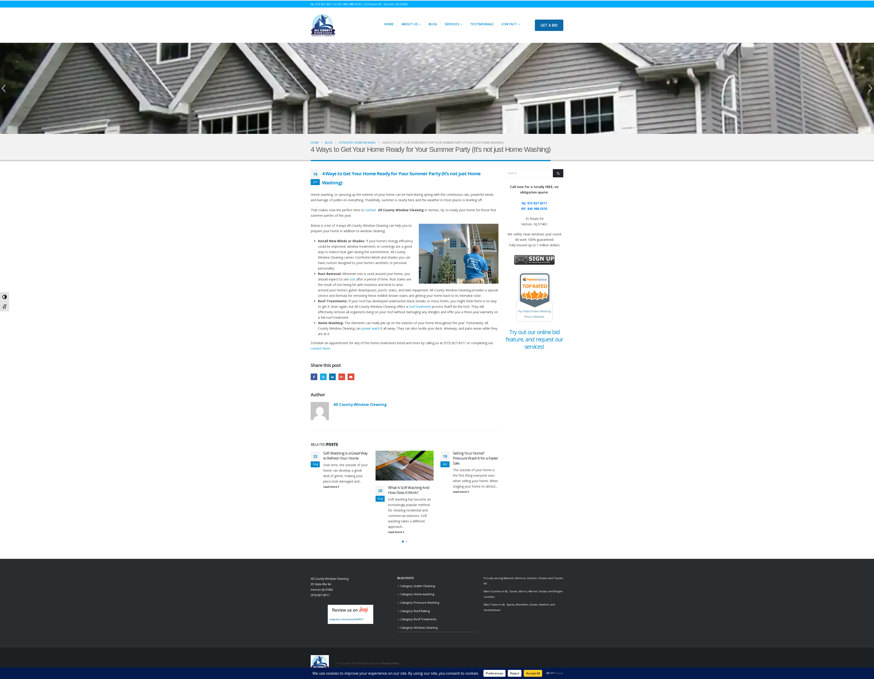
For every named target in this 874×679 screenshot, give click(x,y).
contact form (320, 348)
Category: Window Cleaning (418, 628)
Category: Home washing (417, 594)
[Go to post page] (340, 466)
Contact (509, 24)
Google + (341, 377)
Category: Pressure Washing (419, 603)
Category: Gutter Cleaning (417, 586)
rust (352, 279)
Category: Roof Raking (415, 611)
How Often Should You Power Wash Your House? (473, 490)
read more (330, 532)
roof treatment (420, 306)
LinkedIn (332, 377)
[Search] (558, 173)
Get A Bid (549, 25)
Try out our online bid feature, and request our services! (534, 339)
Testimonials (481, 24)
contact (371, 210)
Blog (433, 24)
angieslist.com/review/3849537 (346, 619)
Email (351, 377)
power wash (371, 328)
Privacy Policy (390, 663)
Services (452, 24)
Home (389, 24)
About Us (409, 24)
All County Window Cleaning (360, 404)
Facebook (314, 377)
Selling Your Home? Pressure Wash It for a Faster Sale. (410, 458)
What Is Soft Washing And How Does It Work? (343, 490)
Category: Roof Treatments (418, 619)
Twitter (323, 377)
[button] (3, 88)
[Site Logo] (323, 25)
